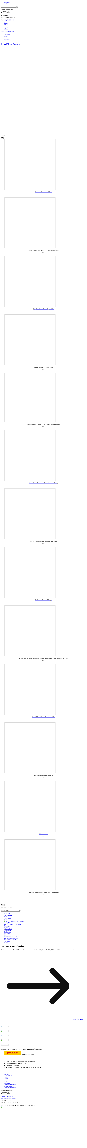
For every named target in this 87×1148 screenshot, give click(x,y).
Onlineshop (7, 2)
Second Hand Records (10, 44)
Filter (2, 904)
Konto (5, 23)
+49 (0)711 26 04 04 (7, 1096)
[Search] (2, 138)
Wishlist (6, 24)
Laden (5, 3)
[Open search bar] (1, 134)
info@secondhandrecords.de (8, 1098)
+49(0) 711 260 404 (8, 20)
